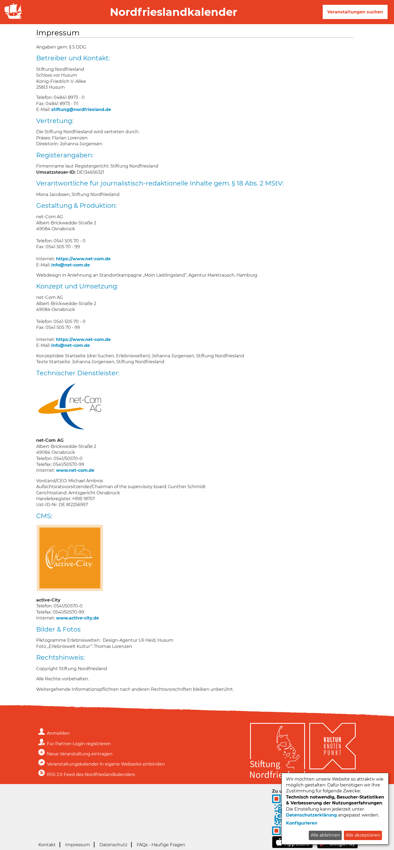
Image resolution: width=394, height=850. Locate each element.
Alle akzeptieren (363, 835)
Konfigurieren (301, 823)
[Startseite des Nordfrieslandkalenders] (12, 18)
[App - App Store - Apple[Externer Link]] (292, 846)
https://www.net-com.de (83, 258)
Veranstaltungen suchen (355, 11)
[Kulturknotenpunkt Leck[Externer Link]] (332, 751)
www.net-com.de (75, 470)
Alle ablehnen (325, 835)
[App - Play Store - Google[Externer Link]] (337, 846)
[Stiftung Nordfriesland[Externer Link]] (277, 751)
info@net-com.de (70, 265)
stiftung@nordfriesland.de (81, 109)
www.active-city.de (77, 618)
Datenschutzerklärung (311, 815)
